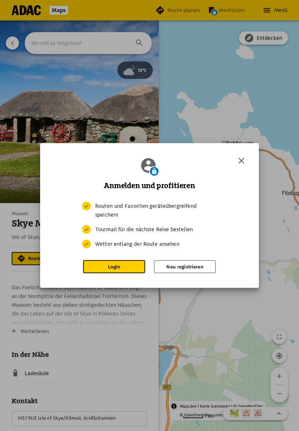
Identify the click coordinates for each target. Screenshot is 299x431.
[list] (149, 225)
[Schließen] (241, 160)
